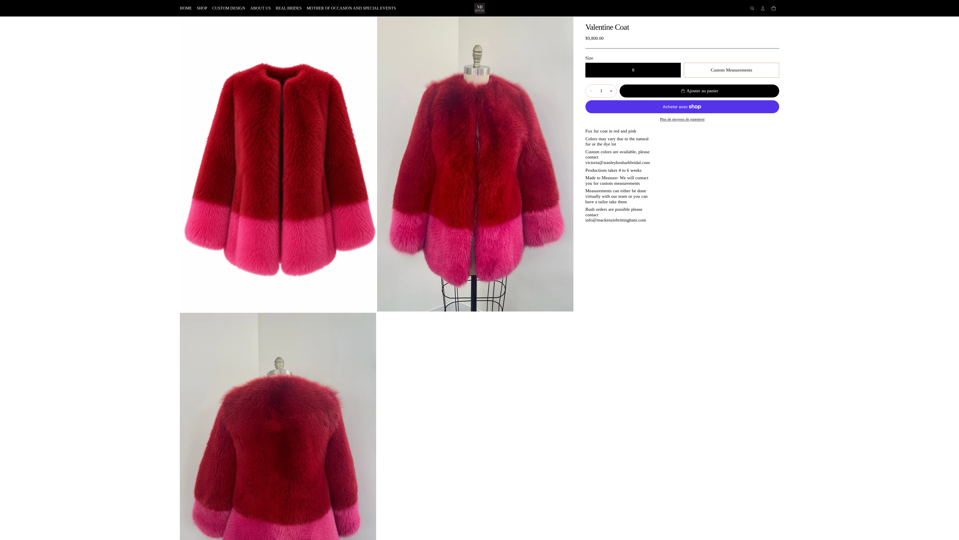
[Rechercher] (752, 8)
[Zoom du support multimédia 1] (278, 164)
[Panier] (773, 8)
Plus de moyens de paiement (682, 119)
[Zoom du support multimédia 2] (475, 164)
